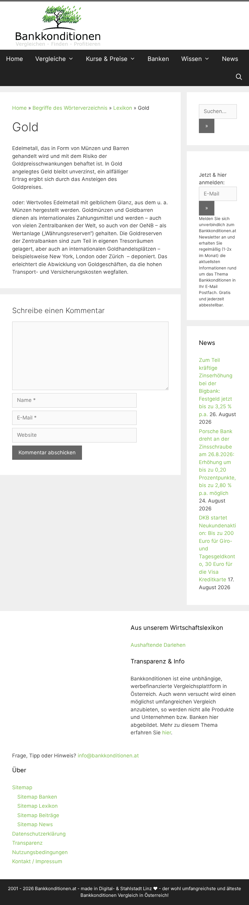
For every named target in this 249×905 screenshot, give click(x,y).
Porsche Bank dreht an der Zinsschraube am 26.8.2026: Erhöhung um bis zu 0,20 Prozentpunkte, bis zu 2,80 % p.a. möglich (217, 462)
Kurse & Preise (107, 58)
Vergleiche (50, 58)
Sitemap (22, 787)
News (230, 58)
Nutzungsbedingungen (40, 852)
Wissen (191, 58)
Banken (158, 58)
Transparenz (27, 843)
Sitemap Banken (37, 797)
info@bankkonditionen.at (108, 756)
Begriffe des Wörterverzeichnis (69, 108)
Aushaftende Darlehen (158, 645)
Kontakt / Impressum (37, 861)
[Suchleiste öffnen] (239, 77)
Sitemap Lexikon (37, 806)
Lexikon (122, 108)
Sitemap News (35, 824)
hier (166, 733)
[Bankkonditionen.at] (57, 25)
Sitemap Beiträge (38, 815)
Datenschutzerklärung (39, 834)
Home (14, 58)
